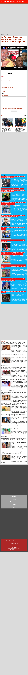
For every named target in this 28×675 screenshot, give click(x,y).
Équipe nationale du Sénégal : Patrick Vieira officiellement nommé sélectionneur (20, 129)
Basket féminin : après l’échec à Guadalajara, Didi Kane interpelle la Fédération (13, 203)
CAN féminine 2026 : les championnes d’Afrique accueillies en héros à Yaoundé (7, 129)
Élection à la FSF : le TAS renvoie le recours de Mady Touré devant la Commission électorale (13, 253)
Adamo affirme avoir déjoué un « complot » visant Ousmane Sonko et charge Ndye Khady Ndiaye (13, 343)
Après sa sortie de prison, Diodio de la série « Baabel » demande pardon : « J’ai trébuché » (12, 355)
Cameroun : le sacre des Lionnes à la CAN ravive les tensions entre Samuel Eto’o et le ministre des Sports (13, 266)
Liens (14, 507)
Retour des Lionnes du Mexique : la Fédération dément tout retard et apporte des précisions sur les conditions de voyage (13, 190)
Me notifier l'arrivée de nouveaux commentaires (12, 108)
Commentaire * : (5, 95)
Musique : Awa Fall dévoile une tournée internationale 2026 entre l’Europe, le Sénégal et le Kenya (13, 392)
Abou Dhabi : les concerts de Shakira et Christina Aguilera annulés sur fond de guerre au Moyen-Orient (13, 439)
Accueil (2, 34)
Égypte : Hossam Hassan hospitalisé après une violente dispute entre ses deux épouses (13, 452)
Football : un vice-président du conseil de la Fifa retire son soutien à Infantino (13, 279)
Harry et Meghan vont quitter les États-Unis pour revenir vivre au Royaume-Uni (13, 415)
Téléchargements (14, 501)
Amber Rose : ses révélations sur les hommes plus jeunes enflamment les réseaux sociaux (13, 368)
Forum (14, 504)
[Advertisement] (14, 18)
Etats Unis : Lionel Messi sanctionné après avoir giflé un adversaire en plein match (13, 216)
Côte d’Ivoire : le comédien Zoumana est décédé (13, 379)
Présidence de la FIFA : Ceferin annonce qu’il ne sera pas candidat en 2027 (13, 177)
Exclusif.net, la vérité (14, 1)
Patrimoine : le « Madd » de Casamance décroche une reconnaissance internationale (13, 404)
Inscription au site (14, 549)
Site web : (4, 91)
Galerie (14, 499)
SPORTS (7, 34)
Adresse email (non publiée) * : (8, 87)
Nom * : (3, 83)
